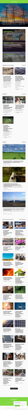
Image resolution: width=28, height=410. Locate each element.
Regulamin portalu (9, 402)
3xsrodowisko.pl (14, 1)
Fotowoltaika (10, 31)
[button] (2, 1)
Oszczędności (8, 18)
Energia (3, 18)
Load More (14, 388)
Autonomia (5, 31)
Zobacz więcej (23, 65)
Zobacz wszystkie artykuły (22, 219)
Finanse (5, 18)
